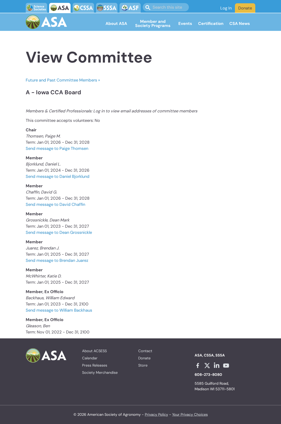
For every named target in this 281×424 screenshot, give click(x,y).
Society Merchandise (100, 372)
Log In (226, 8)
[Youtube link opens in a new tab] (226, 365)
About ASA (116, 23)
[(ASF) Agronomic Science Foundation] (130, 8)
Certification (210, 23)
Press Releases (94, 365)
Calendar (90, 358)
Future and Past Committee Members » (63, 80)
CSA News (239, 23)
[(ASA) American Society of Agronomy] (60, 8)
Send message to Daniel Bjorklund (57, 176)
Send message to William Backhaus (59, 310)
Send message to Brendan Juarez (57, 260)
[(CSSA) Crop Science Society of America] (83, 8)
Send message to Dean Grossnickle (59, 232)
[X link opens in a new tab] (207, 365)
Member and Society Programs (153, 23)
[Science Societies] (36, 8)
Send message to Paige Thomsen (57, 148)
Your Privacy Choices (190, 414)
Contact (145, 350)
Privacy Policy (156, 414)
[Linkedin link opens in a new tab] (217, 365)
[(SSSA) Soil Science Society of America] (106, 8)
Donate (245, 8)
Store (142, 365)
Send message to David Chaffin (55, 204)
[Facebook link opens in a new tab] (198, 365)
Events (185, 23)
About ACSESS (94, 350)
